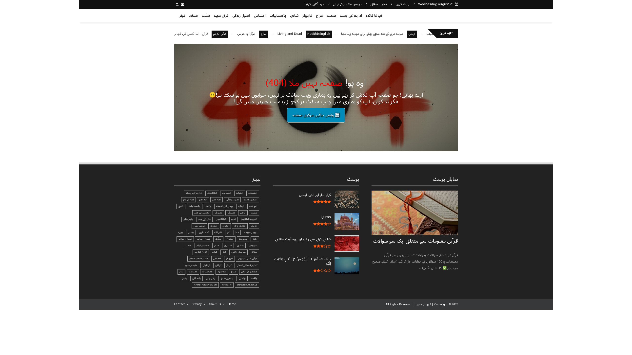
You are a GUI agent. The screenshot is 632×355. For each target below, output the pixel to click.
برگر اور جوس (258, 33)
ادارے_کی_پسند (351, 15)
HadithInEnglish (330, 34)
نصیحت (193, 271)
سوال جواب (203, 238)
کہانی (423, 34)
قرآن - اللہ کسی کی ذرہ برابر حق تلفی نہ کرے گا (188, 33)
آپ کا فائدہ (374, 15)
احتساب (252, 193)
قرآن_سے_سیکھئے (247, 258)
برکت (208, 206)
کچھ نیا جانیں (439, 15)
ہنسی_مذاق (226, 278)
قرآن (214, 251)
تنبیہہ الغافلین (249, 219)
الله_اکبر (203, 199)
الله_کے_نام (188, 199)
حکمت (213, 225)
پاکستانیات (278, 15)
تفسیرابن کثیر (201, 212)
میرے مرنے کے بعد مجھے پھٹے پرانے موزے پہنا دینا (384, 33)
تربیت (254, 212)
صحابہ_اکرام (203, 245)
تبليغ (180, 206)
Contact (179, 304)
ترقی (243, 212)
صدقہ (193, 15)
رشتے (191, 232)
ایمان (241, 206)
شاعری (228, 245)
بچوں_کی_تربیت (224, 206)
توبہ (233, 219)
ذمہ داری (204, 232)
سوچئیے (253, 245)
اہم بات (253, 206)
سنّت (206, 15)
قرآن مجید (221, 15)
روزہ (180, 232)
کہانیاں (206, 265)
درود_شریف (250, 232)
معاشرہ (221, 271)
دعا (237, 232)
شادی (294, 15)
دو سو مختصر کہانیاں (347, 4)
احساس (260, 15)
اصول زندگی (241, 15)
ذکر (228, 232)
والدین (242, 278)
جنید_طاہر (188, 219)
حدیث (254, 225)
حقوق (225, 225)
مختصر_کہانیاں (249, 271)
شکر (216, 245)
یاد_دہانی (210, 278)
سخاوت (243, 238)
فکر (224, 251)
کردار (228, 265)
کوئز (182, 15)
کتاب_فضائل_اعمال (247, 265)
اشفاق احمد (250, 199)
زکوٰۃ (255, 238)
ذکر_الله (218, 232)
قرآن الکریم (231, 34)
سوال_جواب (185, 238)
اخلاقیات (212, 193)
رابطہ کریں (403, 4)
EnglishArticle (247, 284)
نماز (181, 271)
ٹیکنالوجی (221, 219)
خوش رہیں (199, 225)
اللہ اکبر (216, 199)
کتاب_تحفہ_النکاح (198, 258)
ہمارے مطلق (378, 4)
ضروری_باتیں (238, 251)
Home (232, 304)
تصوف (231, 212)
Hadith (227, 284)
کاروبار (307, 15)
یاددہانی (196, 278)
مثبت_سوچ (191, 265)
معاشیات (207, 271)
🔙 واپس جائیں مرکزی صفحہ (316, 115)
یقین (184, 278)
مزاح (319, 15)
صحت (331, 15)
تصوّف (218, 212)
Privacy (197, 304)
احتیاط (239, 193)
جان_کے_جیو (204, 219)
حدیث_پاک (240, 225)
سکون (230, 238)
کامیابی (217, 258)
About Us (215, 304)
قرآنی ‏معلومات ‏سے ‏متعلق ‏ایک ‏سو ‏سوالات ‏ (415, 241)
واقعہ (254, 278)
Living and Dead (301, 33)
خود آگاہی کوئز (315, 4)
